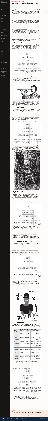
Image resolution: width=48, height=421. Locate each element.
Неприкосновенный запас (4, 35)
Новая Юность (3, 38)
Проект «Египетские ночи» (4, 79)
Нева (1, 33)
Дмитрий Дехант (24, 1)
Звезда (2, 21)
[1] (15, 10)
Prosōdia (2, 13)
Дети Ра (2, 18)
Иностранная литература (4, 29)
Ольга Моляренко (19, 1)
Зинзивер (2, 24)
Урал (1, 44)
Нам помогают (16, 418)
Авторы (1, 6)
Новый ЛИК (2, 63)
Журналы (2, 9)
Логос (1, 60)
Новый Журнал (3, 41)
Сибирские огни (3, 68)
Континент (2, 57)
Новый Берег (3, 40)
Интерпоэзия (3, 30)
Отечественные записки (21, 4)
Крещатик (2, 32)
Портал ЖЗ (2, 80)
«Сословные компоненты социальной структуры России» (25, 405)
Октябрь (2, 65)
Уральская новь (3, 75)
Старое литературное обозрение (4, 72)
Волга (1, 16)
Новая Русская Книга (4, 62)
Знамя (2, 26)
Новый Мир (2, 43)
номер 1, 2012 (25, 4)
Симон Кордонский (14, 1)
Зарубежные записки (4, 56)
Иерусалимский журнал (4, 27)
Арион (2, 51)
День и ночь (2, 54)
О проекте (8, 418)
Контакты (12, 418)
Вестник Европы (3, 15)
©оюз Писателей (3, 48)
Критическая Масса (4, 59)
